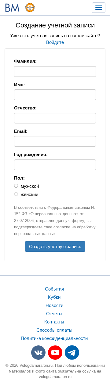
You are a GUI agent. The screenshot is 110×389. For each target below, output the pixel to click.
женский (29, 194)
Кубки (54, 297)
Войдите (55, 42)
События (54, 288)
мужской (29, 186)
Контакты (54, 321)
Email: (21, 131)
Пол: (19, 177)
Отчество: (25, 107)
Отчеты (54, 313)
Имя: (19, 84)
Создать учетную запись (55, 246)
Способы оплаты (54, 330)
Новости (54, 305)
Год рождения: (31, 154)
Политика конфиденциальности (54, 338)
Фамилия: (25, 61)
